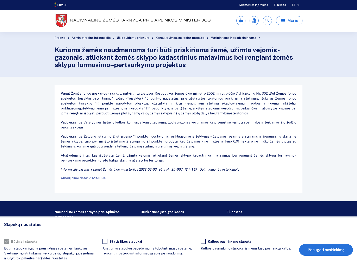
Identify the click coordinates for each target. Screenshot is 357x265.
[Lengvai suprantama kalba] (240, 20)
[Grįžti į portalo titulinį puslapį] (61, 5)
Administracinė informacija (91, 37)
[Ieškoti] (267, 20)
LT (294, 5)
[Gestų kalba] (254, 20)
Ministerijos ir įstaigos (253, 5)
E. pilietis (280, 5)
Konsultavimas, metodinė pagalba (180, 37)
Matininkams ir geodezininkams (233, 37)
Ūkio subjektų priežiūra (133, 37)
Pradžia (60, 37)
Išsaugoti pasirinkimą (326, 250)
